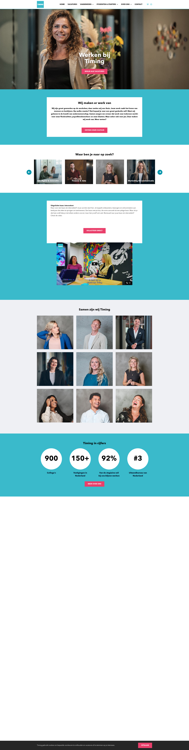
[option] (94, 49)
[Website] (40, 4)
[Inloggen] (151, 5)
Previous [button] (29, 172)
